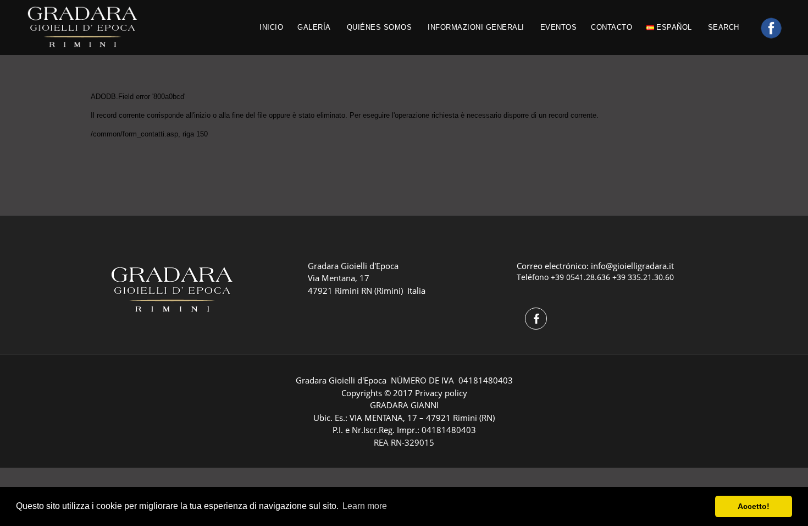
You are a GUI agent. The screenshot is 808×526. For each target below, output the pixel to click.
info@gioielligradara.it (632, 265)
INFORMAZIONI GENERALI (476, 27)
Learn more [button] (364, 506)
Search (725, 27)
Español (673, 27)
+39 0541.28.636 (580, 277)
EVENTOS (558, 27)
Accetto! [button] (754, 506)
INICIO (271, 27)
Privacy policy (441, 392)
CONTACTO (611, 27)
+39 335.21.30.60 (643, 277)
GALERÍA (314, 27)
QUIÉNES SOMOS (379, 27)
